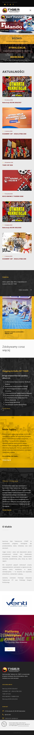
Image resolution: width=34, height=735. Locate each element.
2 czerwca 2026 (8, 131)
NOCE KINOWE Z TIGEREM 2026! (12, 196)
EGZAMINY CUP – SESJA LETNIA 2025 (14, 259)
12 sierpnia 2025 (8, 225)
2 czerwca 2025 (8, 256)
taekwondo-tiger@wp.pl (11, 718)
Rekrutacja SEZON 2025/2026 (11, 228)
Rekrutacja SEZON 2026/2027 (11, 103)
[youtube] (10, 4)
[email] (4, 4)
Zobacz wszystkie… (24, 290)
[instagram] (13, 4)
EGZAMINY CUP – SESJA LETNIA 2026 (14, 134)
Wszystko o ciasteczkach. (23, 725)
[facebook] (7, 4)
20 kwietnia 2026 (9, 162)
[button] (17, 732)
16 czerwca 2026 (9, 100)
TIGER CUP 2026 (7, 165)
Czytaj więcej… (6, 409)
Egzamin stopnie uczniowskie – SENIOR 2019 (15, 333)
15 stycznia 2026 (9, 194)
